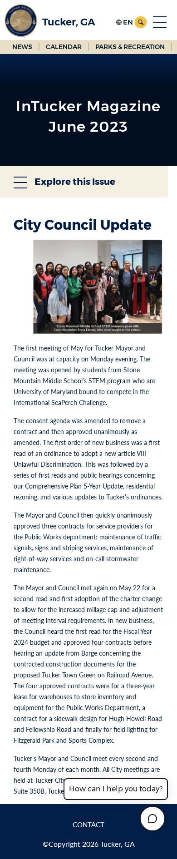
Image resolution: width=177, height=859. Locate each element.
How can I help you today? (115, 789)
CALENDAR (64, 47)
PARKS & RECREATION (130, 47)
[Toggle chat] (152, 818)
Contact (88, 824)
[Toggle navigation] (159, 22)
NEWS (22, 47)
